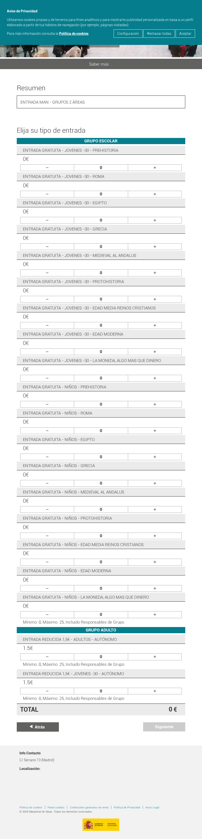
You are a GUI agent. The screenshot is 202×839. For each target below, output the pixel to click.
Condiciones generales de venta (89, 807)
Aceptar (185, 34)
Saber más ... (101, 64)
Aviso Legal (152, 807)
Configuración (128, 34)
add (155, 168)
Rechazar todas (159, 34)
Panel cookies (56, 807)
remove (47, 168)
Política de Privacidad (127, 807)
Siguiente (164, 726)
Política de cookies (73, 34)
